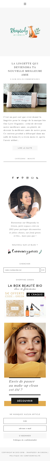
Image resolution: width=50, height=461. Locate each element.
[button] (25, 4)
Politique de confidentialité (25, 440)
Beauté (31, 159)
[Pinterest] (23, 178)
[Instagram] (27, 178)
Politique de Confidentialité (25, 456)
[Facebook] (13, 178)
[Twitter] (18, 178)
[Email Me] (32, 178)
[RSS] (37, 178)
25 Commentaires (31, 79)
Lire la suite (25, 148)
